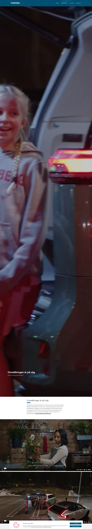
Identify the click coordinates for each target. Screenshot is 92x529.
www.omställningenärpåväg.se (43, 413)
